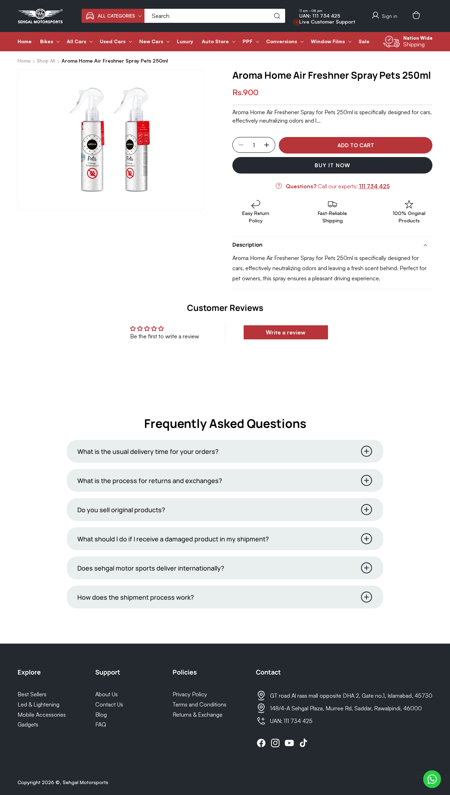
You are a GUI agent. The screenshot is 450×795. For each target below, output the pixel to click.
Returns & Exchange (198, 714)
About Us (106, 694)
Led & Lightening (38, 704)
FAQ (100, 724)
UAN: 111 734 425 (319, 15)
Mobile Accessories (42, 714)
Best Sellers (32, 694)
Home (24, 61)
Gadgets (28, 724)
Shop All (46, 61)
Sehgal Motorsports (85, 782)
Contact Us (109, 704)
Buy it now (333, 165)
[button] (113, 16)
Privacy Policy (190, 694)
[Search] (277, 16)
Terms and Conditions (199, 704)
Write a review (286, 332)
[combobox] (214, 16)
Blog (101, 714)
